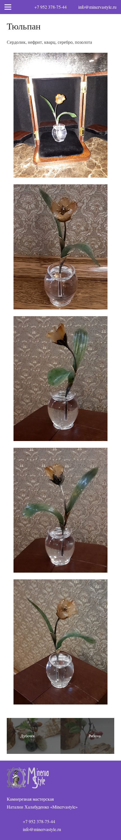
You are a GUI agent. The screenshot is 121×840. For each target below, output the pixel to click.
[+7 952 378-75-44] (15, 821)
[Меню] (8, 7)
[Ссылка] (60, 777)
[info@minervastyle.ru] (15, 829)
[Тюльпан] (60, 641)
